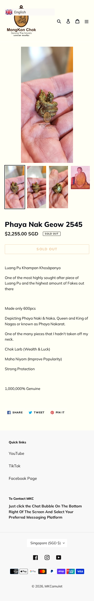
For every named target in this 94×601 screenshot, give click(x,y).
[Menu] (86, 21)
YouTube (16, 453)
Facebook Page (23, 478)
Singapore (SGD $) (45, 543)
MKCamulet (53, 586)
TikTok (14, 465)
